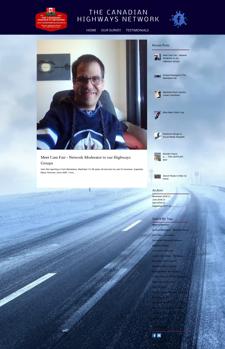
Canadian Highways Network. (167, 240)
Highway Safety (160, 245)
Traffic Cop (179, 302)
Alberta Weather (160, 224)
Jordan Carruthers (161, 256)
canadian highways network (166, 313)
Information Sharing (162, 250)
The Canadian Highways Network (169, 292)
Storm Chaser (159, 287)
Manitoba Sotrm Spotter (164, 261)
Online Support (160, 276)
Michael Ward (159, 271)
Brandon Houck (181, 230)
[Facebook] (154, 335)
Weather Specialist (162, 307)
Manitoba (178, 256)
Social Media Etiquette (163, 282)
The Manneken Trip (162, 302)
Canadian (169, 235)
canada (177, 307)
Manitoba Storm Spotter (164, 266)
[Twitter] (159, 335)
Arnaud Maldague (161, 230)
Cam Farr (157, 235)
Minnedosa (174, 271)
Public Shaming (178, 276)
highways (157, 318)
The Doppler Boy (161, 297)
